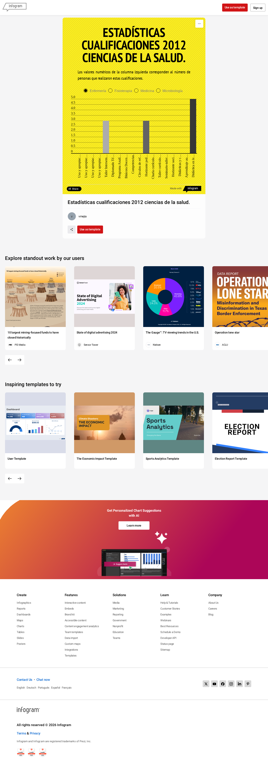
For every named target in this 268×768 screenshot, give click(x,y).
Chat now (43, 680)
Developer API (168, 638)
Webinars (165, 620)
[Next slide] (19, 360)
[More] (199, 24)
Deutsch (31, 687)
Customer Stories (170, 608)
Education (118, 632)
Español (55, 687)
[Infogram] (14, 7)
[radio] (96, 90)
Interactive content (75, 602)
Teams (117, 638)
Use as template (235, 7)
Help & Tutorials (169, 602)
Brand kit (70, 614)
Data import (71, 638)
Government (119, 620)
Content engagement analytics (82, 626)
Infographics (24, 602)
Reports (21, 608)
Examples (165, 614)
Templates (71, 655)
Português (43, 687)
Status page (167, 643)
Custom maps (73, 643)
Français (67, 687)
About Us (213, 602)
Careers (212, 608)
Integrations (71, 649)
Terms (21, 733)
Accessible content (75, 620)
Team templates (74, 632)
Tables (20, 632)
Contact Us (24, 680)
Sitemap (165, 649)
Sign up (258, 7)
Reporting (118, 614)
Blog (210, 614)
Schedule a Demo (170, 632)
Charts (20, 626)
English (21, 687)
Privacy (35, 733)
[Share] (72, 230)
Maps (20, 620)
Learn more (134, 525)
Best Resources (169, 626)
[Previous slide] (10, 360)
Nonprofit (118, 626)
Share (75, 188)
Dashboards (24, 614)
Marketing (118, 608)
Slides (20, 638)
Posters (21, 643)
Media (116, 602)
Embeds (69, 608)
